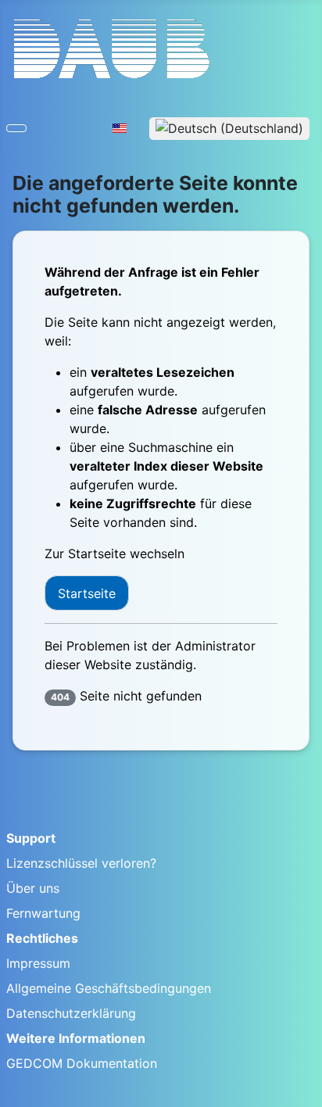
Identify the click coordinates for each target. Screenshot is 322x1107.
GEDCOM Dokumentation (81, 1063)
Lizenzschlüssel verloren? (81, 863)
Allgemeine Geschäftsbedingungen (108, 988)
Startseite (87, 593)
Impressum (38, 963)
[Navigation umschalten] (16, 128)
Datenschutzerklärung (71, 1013)
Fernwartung (43, 913)
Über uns (32, 888)
